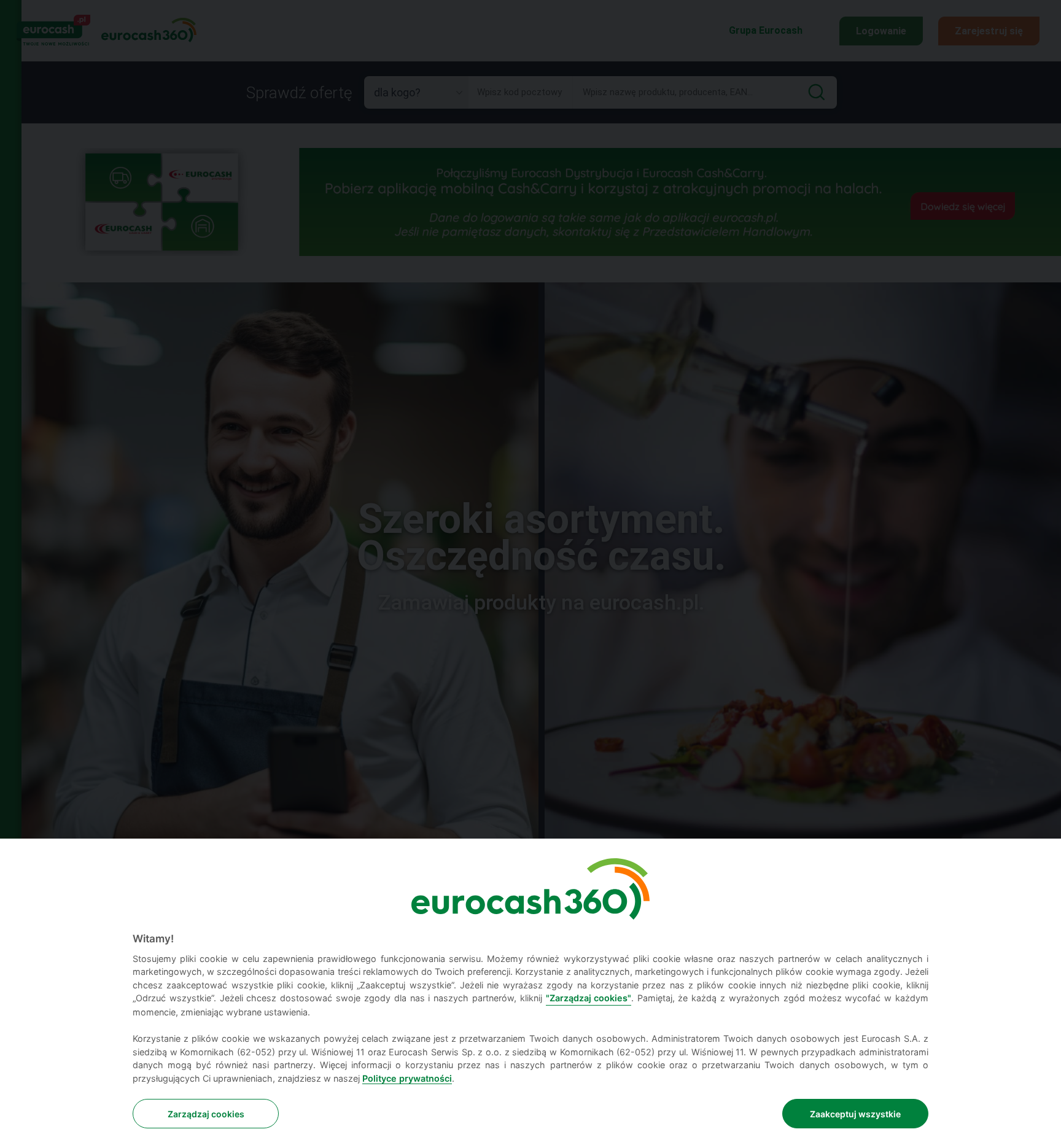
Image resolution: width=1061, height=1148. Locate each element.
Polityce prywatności (407, 1078)
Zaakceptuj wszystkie (855, 1114)
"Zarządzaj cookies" (588, 998)
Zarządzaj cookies (206, 1114)
